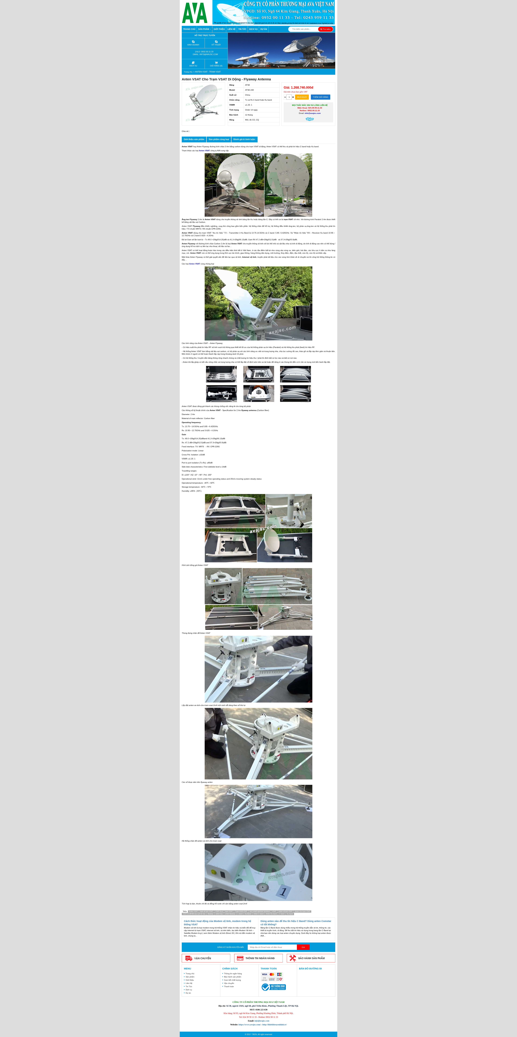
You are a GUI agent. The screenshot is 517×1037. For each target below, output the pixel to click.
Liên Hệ (231, 29)
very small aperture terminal (259, 911)
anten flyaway (230, 914)
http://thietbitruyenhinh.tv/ (274, 1024)
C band (281, 914)
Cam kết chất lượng (232, 980)
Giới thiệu (219, 29)
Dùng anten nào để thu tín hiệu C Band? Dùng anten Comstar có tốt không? (296, 923)
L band (240, 914)
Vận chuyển (229, 983)
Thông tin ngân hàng (233, 973)
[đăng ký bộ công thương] (273, 987)
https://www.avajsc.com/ (250, 1024)
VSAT (274, 911)
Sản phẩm (204, 29)
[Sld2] (281, 51)
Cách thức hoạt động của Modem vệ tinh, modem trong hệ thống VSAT (217, 923)
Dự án (263, 29)
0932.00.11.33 (207, 52)
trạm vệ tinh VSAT (206, 911)
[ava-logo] (197, 13)
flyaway (210, 914)
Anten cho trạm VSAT (302, 911)
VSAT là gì (219, 911)
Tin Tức (242, 29)
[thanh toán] (273, 977)
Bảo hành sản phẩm (232, 977)
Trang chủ (189, 29)
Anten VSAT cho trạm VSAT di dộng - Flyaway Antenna (226, 79)
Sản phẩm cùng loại (219, 139)
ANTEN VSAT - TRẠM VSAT (208, 72)
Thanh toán (229, 986)
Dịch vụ (253, 29)
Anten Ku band (271, 914)
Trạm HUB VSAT (241, 911)
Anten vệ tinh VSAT (285, 911)
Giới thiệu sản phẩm (194, 139)
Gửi (303, 947)
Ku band (290, 914)
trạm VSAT (229, 911)
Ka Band (248, 914)
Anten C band (259, 914)
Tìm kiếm (326, 29)
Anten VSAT (193, 911)
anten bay (219, 914)
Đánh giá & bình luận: (244, 139)
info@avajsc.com (209, 54)
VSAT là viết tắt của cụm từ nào (194, 914)
